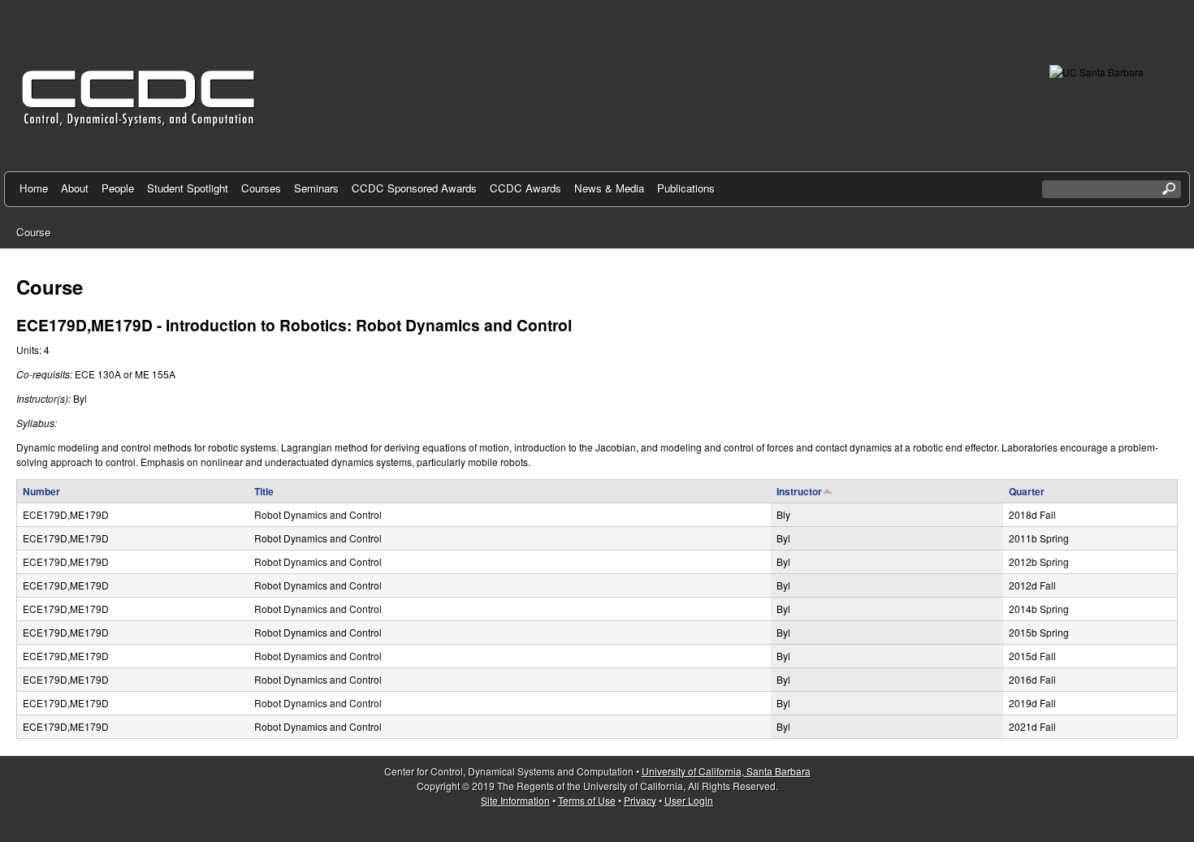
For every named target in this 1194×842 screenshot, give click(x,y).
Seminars (316, 188)
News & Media (609, 188)
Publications (686, 188)
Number (41, 491)
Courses (261, 188)
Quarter (1027, 491)
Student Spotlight (187, 188)
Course (33, 232)
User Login (688, 800)
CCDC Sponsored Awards (414, 188)
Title (264, 491)
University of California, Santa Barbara (726, 771)
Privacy (640, 800)
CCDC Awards (525, 188)
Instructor (799, 491)
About (75, 188)
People (118, 188)
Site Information (515, 800)
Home (33, 188)
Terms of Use (587, 800)
